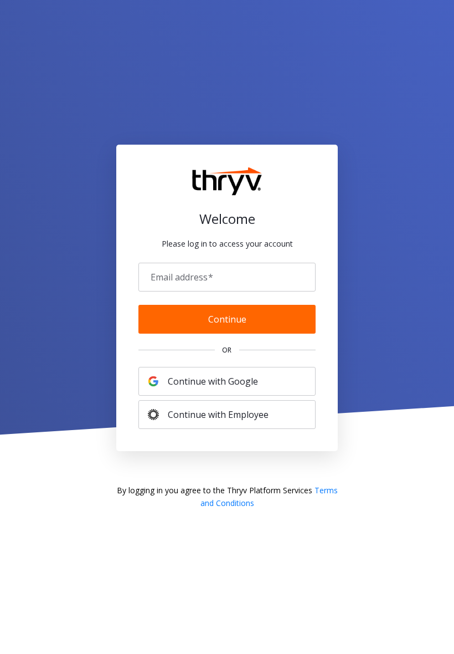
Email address (182, 277)
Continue (227, 319)
